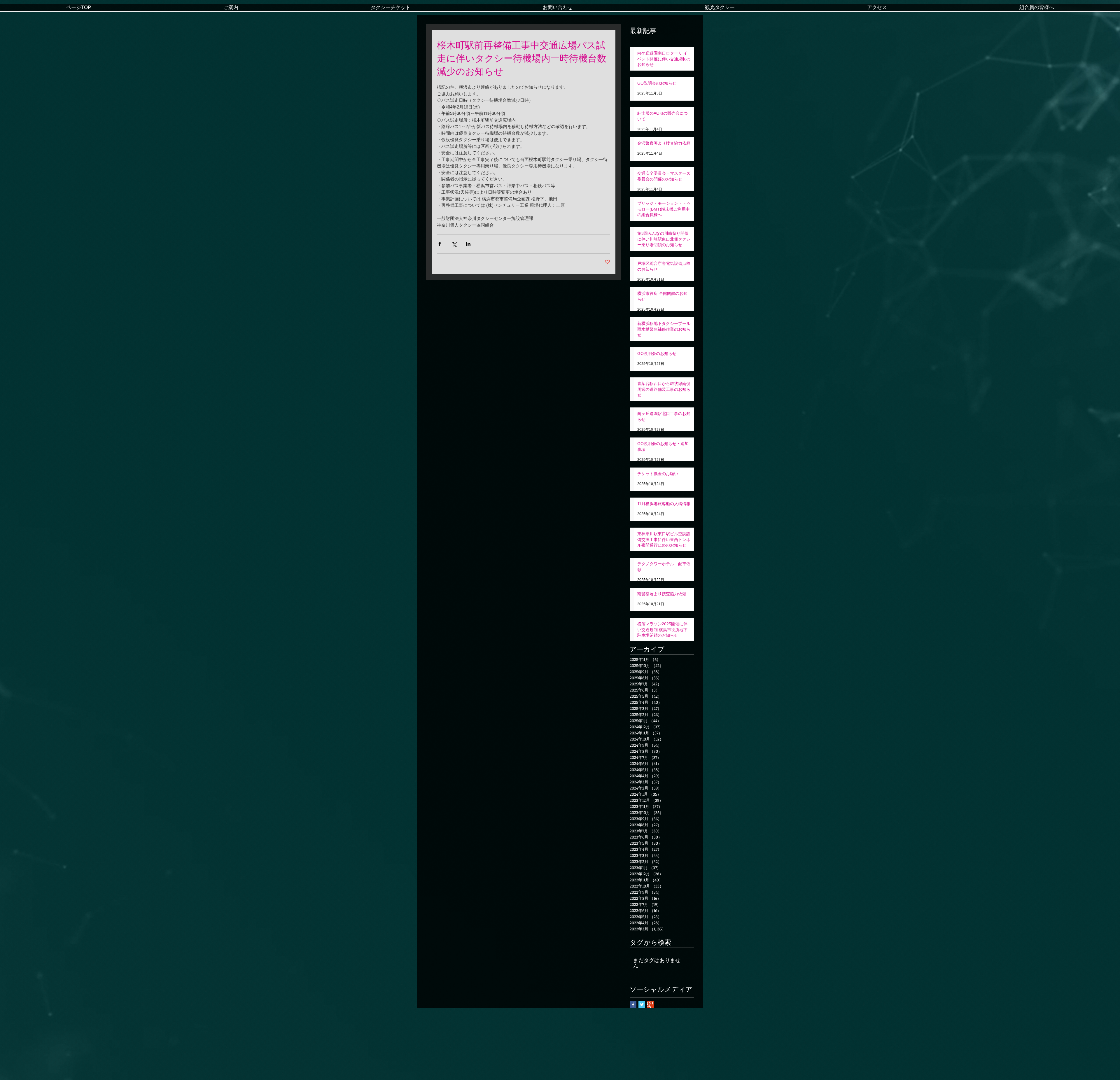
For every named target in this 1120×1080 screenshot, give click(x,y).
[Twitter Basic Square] (641, 1004)
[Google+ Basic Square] (650, 1004)
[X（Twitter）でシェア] (454, 244)
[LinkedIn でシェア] (468, 244)
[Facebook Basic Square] (633, 1004)
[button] (230, 9)
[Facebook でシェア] (439, 244)
